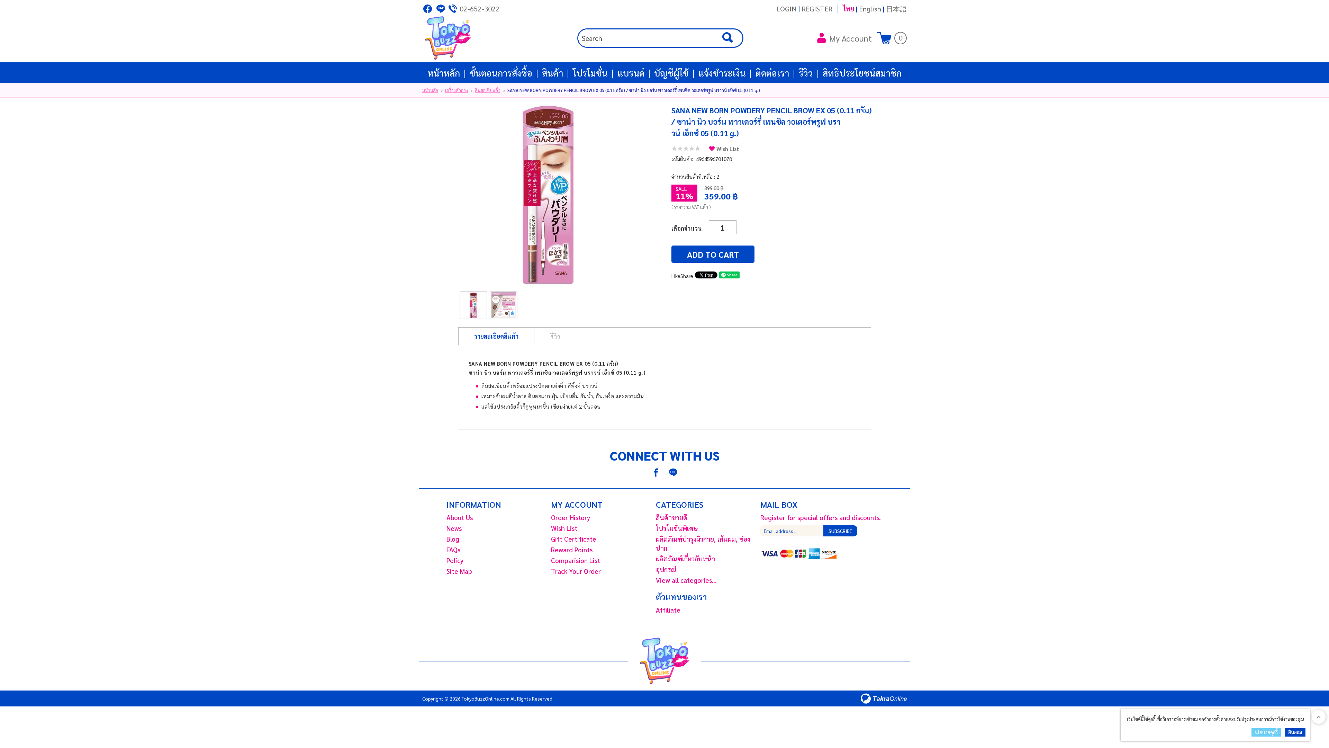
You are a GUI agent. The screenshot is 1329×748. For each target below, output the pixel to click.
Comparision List (575, 560)
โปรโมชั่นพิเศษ (677, 528)
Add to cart (713, 254)
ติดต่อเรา (772, 73)
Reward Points (572, 549)
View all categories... (686, 580)
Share (686, 276)
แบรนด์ (630, 73)
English (870, 9)
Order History (570, 517)
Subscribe (840, 531)
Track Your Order (576, 571)
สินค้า (552, 73)
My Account (850, 38)
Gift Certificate (573, 539)
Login (786, 8)
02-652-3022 (479, 8)
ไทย (848, 9)
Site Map (459, 571)
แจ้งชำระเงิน (722, 73)
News (454, 528)
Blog (452, 539)
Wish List (727, 149)
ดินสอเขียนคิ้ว (487, 90)
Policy (454, 560)
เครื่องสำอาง (456, 90)
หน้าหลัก (443, 73)
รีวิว (806, 73)
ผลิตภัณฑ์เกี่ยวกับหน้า (685, 558)
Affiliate (668, 610)
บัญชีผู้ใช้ (671, 73)
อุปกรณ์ (666, 569)
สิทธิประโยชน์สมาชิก (862, 73)
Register (817, 8)
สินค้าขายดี (671, 517)
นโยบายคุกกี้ (1266, 732)
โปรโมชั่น (590, 73)
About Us (459, 517)
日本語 (896, 9)
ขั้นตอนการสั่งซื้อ (501, 73)
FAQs (453, 549)
